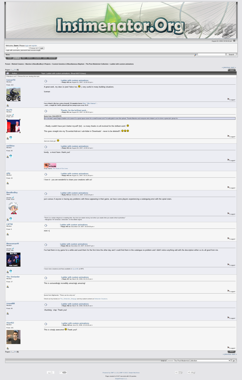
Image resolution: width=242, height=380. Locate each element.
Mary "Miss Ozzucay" (89, 103)
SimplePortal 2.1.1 (121, 378)
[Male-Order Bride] (10, 220)
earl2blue (10, 146)
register (34, 45)
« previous (226, 67)
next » (233, 67)
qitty (8, 173)
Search (29, 58)
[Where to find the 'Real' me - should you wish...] (10, 139)
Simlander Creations (100, 299)
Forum (16, 58)
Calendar (37, 58)
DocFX (9, 110)
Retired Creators (18, 64)
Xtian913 (10, 323)
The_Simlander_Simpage (68, 299)
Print (232, 70)
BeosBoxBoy (12, 192)
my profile (75, 269)
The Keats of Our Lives (60, 168)
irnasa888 (10, 303)
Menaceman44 (12, 244)
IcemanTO (10, 80)
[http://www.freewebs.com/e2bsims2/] (10, 157)
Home (10, 58)
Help (23, 58)
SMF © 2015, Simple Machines (129, 372)
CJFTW (9, 224)
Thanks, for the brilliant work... (74, 110)
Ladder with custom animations (122, 64)
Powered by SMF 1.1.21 (110, 372)
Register (52, 58)
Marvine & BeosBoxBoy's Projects (38, 64)
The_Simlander (13, 277)
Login (45, 58)
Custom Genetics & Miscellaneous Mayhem (68, 64)
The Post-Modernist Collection (97, 64)
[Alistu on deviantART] (10, 272)
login (27, 45)
